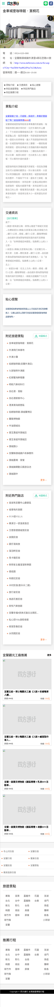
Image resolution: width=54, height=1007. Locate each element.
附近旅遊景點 (12, 89)
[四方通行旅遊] (13, 5)
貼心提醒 (36, 85)
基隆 (7, 896)
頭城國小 (13, 446)
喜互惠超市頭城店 (18, 432)
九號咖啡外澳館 (17, 371)
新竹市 (7, 915)
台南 (27, 905)
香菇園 (12, 571)
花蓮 (36, 896)
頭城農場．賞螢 (17, 460)
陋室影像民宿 (15, 626)
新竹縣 (7, 920)
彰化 (17, 905)
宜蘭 (7, 925)
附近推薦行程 (12, 92)
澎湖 (46, 896)
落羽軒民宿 (14, 551)
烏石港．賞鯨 (15, 391)
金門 (46, 901)
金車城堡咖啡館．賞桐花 (21, 343)
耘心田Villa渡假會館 (19, 620)
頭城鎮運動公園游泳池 (20, 467)
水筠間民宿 (14, 633)
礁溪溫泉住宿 (9, 872)
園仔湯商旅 (14, 544)
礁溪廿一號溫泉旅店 (19, 523)
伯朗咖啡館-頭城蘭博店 (20, 412)
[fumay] (27, 31)
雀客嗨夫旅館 (15, 509)
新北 (7, 905)
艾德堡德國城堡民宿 (19, 530)
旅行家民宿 (14, 592)
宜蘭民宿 (7, 865)
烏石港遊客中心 (17, 398)
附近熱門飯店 (29, 89)
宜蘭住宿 (34, 851)
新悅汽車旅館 (15, 606)
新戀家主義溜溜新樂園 (20, 564)
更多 (49, 655)
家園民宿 (13, 537)
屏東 (27, 915)
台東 (36, 901)
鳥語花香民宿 (15, 599)
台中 (17, 901)
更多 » (43, 480)
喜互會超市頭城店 (18, 439)
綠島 (46, 915)
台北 (7, 901)
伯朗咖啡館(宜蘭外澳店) (21, 364)
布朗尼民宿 (14, 578)
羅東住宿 (34, 858)
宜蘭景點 (34, 865)
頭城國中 (13, 474)
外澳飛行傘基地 (17, 350)
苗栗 (17, 896)
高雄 (27, 910)
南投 (17, 910)
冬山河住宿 (8, 851)
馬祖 (46, 905)
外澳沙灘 (13, 357)
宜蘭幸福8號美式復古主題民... (23, 613)
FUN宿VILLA (16, 516)
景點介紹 (10, 85)
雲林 (17, 915)
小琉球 (46, 920)
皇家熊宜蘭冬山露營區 (20, 503)
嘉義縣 (27, 901)
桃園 (7, 910)
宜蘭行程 (7, 858)
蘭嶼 (46, 910)
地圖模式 (43, 336)
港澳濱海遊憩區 (17, 405)
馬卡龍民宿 (14, 558)
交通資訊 (23, 85)
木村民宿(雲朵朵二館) (19, 585)
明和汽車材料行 (17, 384)
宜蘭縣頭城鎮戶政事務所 (21, 453)
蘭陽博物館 (14, 419)
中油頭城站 (14, 426)
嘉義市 (27, 896)
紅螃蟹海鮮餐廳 (17, 377)
